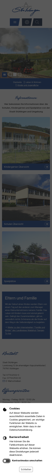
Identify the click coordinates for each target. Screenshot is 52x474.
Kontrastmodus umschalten (27, 460)
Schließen (26, 469)
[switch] (6, 461)
